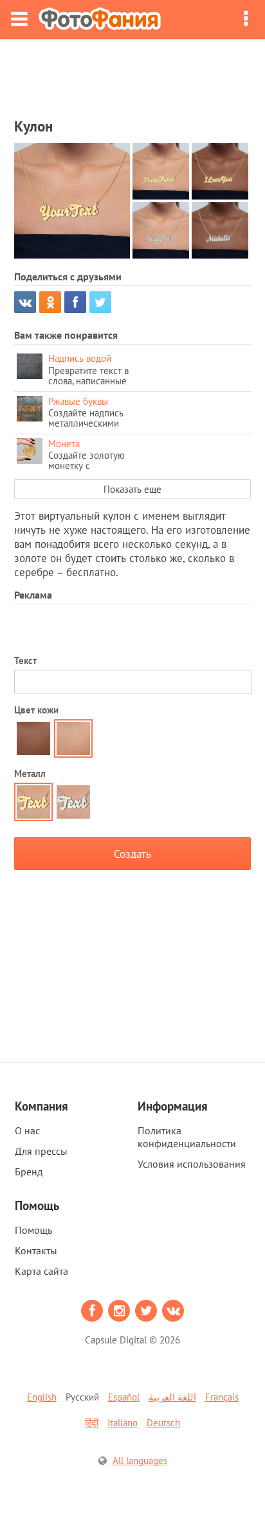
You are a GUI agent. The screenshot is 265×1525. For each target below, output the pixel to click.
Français (222, 1397)
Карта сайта (41, 1271)
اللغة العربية (172, 1397)
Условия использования (192, 1163)
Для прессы (41, 1151)
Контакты (36, 1250)
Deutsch (163, 1423)
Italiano (122, 1423)
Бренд (29, 1171)
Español (124, 1397)
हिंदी (91, 1423)
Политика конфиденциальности (187, 1137)
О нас (27, 1130)
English (42, 1397)
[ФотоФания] (100, 19)
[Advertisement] (132, 74)
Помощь (33, 1229)
